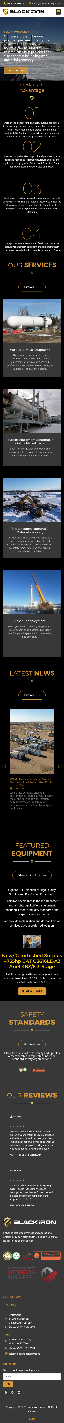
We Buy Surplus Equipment (30, 350)
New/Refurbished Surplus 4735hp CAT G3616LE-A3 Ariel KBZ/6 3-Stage (32, 961)
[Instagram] (12, 1392)
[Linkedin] (18, 1392)
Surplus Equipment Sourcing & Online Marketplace (30, 441)
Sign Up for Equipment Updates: (21, 1370)
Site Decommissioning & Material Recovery (29, 530)
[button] (58, 12)
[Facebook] (5, 1392)
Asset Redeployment (30, 621)
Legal (32, 1418)
